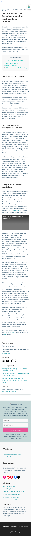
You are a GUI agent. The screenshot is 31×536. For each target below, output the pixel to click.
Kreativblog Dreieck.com (10, 489)
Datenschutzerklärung (15, 438)
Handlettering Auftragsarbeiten (12, 454)
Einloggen (10, 528)
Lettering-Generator (9, 486)
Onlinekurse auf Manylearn (11, 497)
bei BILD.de (10, 332)
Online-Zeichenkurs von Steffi (12, 494)
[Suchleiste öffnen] (25, 2)
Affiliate (26, 526)
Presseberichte (7, 457)
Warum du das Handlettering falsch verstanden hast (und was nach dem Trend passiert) (14, 380)
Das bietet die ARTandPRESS (13, 61)
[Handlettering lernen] (4, 2)
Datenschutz (14, 526)
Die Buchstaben (14, 210)
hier (5, 334)
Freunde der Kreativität (10, 500)
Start (3, 9)
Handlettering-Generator (9, 391)
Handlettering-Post (11, 413)
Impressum (6, 526)
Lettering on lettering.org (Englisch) (13, 491)
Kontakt (21, 526)
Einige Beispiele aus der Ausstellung (15, 68)
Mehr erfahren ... (7, 354)
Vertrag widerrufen (19, 528)
